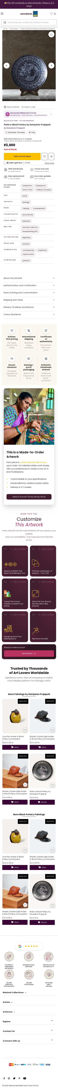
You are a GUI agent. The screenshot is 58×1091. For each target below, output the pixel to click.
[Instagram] (9, 1078)
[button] (29, 114)
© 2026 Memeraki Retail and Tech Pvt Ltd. (20, 1085)
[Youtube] (24, 1078)
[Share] (51, 156)
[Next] (51, 66)
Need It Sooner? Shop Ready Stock (29, 496)
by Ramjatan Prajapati (14, 128)
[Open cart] (55, 13)
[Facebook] (4, 1078)
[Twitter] (14, 1078)
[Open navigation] (6, 13)
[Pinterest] (19, 1078)
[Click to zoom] (51, 34)
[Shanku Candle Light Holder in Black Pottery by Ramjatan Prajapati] (43, 716)
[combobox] (29, 22)
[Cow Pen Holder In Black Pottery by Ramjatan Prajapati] (15, 716)
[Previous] (7, 66)
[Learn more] (22, 107)
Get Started (27, 653)
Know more (49, 163)
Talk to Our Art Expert (22, 156)
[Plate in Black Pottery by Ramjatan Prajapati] (43, 771)
